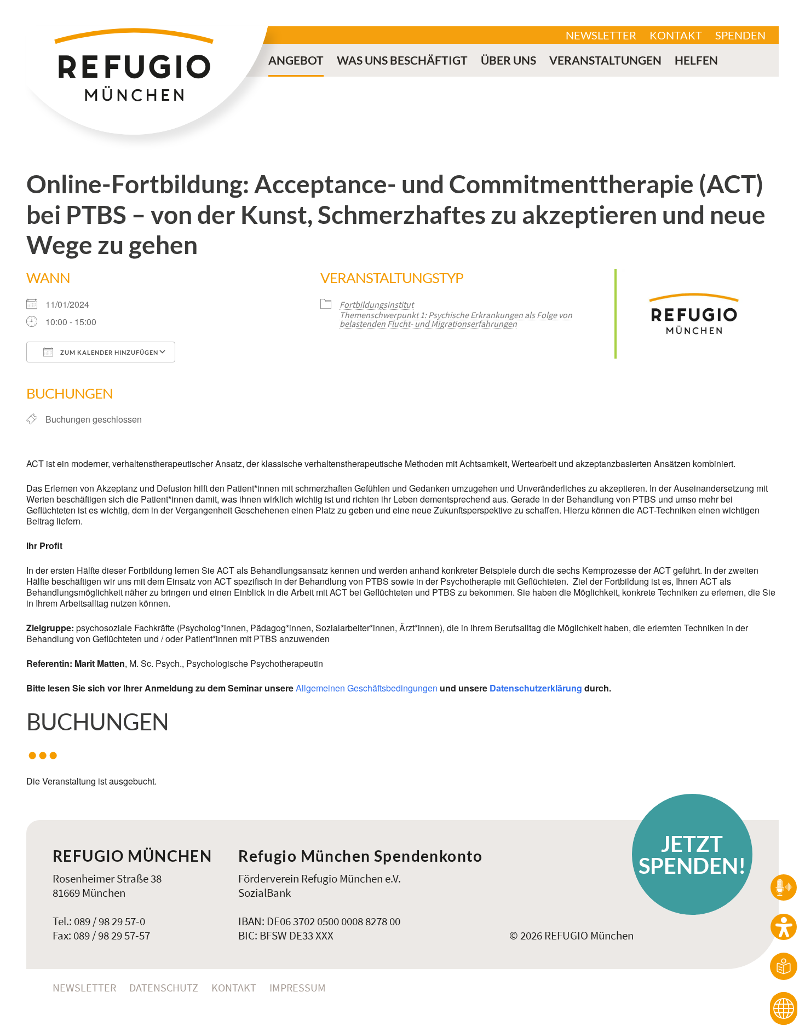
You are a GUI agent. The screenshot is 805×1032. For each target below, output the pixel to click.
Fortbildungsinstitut (376, 304)
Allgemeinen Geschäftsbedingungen (367, 688)
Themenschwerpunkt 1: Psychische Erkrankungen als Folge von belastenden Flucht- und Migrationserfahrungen (456, 319)
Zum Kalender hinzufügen (108, 352)
